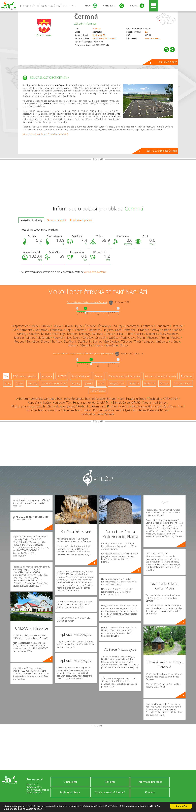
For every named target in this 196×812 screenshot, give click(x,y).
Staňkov (57, 341)
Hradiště (143, 330)
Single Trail (149, 383)
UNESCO (61, 376)
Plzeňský (96, 28)
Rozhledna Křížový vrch (163, 399)
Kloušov (34, 334)
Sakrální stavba (98, 390)
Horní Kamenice (125, 330)
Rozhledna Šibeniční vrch (101, 399)
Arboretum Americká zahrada (35, 399)
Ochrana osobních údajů (110, 792)
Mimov (30, 338)
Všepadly (86, 345)
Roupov (19, 341)
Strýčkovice (111, 341)
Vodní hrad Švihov (155, 402)
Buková (68, 326)
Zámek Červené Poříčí (127, 402)
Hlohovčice (93, 330)
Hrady (8, 383)
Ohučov (88, 338)
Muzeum (164, 383)
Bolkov (57, 326)
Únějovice (162, 341)
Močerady (43, 338)
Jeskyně (89, 383)
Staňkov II (84, 341)
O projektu (70, 781)
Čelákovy (103, 326)
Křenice (72, 334)
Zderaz (98, 345)
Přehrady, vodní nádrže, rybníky (124, 376)
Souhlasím (181, 806)
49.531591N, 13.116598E (104, 38)
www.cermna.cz (152, 38)
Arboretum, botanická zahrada (160, 376)
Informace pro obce (150, 781)
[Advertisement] (98, 182)
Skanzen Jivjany (65, 406)
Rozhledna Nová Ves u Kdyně (111, 410)
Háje (68, 330)
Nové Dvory (73, 338)
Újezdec (148, 341)
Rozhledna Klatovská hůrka (150, 410)
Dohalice (177, 326)
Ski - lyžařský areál (80, 376)
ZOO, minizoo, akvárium (25, 376)
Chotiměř (147, 326)
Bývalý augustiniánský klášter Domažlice (157, 406)
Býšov (78, 326)
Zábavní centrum (182, 383)
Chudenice (162, 326)
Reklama (110, 781)
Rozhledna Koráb (118, 406)
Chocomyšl (132, 326)
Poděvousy (128, 338)
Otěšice (113, 338)
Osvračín (100, 338)
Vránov (175, 341)
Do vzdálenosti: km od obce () (83, 353)
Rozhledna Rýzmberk (91, 406)
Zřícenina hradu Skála (76, 410)
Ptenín (164, 338)
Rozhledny (186, 376)
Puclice (175, 338)
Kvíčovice (97, 334)
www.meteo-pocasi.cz (95, 271)
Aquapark (47, 376)
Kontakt (150, 792)
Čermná (86, 16)
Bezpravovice (19, 326)
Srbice (45, 341)
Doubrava (41, 330)
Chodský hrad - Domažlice (43, 410)
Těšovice (126, 341)
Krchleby (59, 334)
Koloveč (46, 334)
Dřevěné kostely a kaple (54, 383)
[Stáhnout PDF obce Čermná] (166, 49)
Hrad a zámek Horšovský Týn (91, 402)
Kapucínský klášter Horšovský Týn (49, 402)
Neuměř (58, 338)
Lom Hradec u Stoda (133, 399)
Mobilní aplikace (70, 792)
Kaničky (21, 334)
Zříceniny (32, 383)
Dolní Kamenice (22, 330)
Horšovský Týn (99, 35)
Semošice (33, 341)
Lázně (101, 383)
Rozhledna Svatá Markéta (98, 414)
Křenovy (84, 334)
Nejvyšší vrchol (116, 383)
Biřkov (34, 326)
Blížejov (45, 326)
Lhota (109, 334)
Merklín (19, 338)
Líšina (119, 334)
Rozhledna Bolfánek (70, 399)
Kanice (177, 330)
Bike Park (134, 383)
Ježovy (155, 330)
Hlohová (79, 330)
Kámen (166, 330)
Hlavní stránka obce (167, 61)
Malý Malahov (169, 334)
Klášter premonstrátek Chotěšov (32, 406)
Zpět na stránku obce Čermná (161, 150)
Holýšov (108, 330)
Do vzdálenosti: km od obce (87, 302)
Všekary (73, 345)
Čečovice (90, 326)
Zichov (124, 345)
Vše (6, 376)
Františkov (56, 330)
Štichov (97, 341)
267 (146, 31)
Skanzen (99, 376)
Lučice (140, 334)
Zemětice (112, 345)
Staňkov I (70, 341)
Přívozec (152, 338)
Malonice (152, 334)
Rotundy (76, 383)
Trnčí (137, 341)
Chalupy (117, 326)
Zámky (19, 383)
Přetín (141, 338)
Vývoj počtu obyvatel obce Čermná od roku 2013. (45, 134)
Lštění (129, 334)
